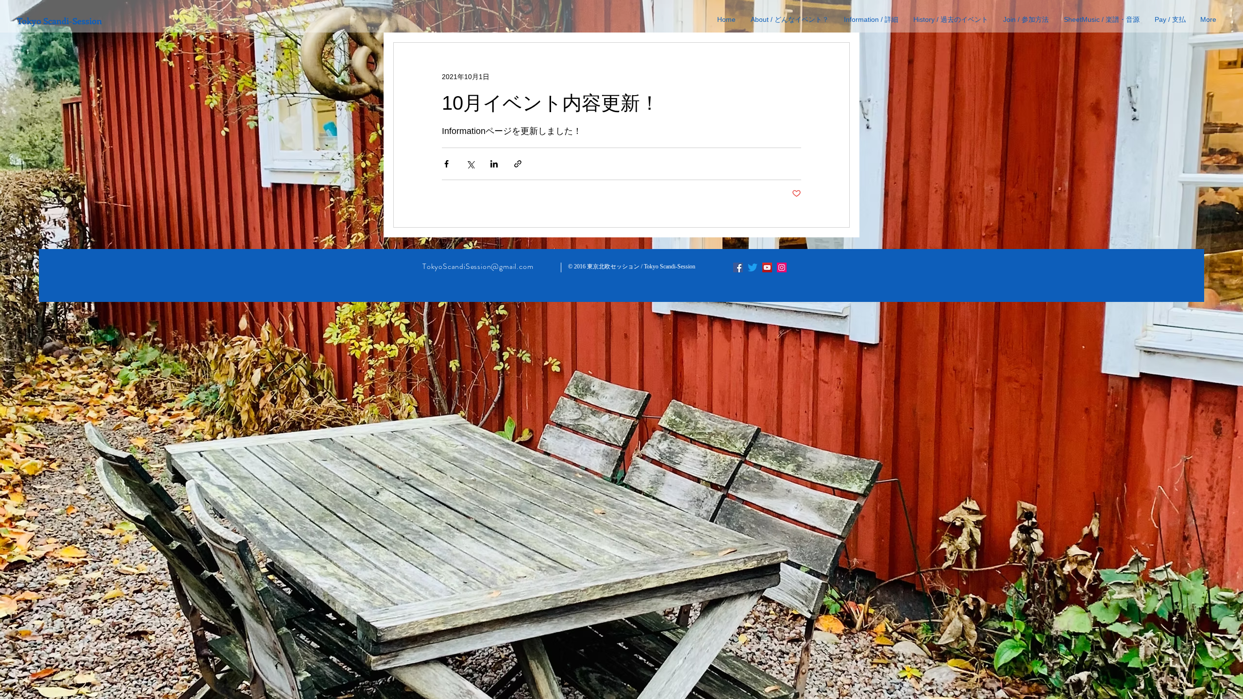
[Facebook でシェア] (446, 163)
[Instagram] (782, 267)
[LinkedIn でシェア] (494, 163)
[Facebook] (738, 267)
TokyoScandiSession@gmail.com (477, 266)
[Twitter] (752, 267)
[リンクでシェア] (517, 163)
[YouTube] (767, 267)
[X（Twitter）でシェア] (470, 163)
